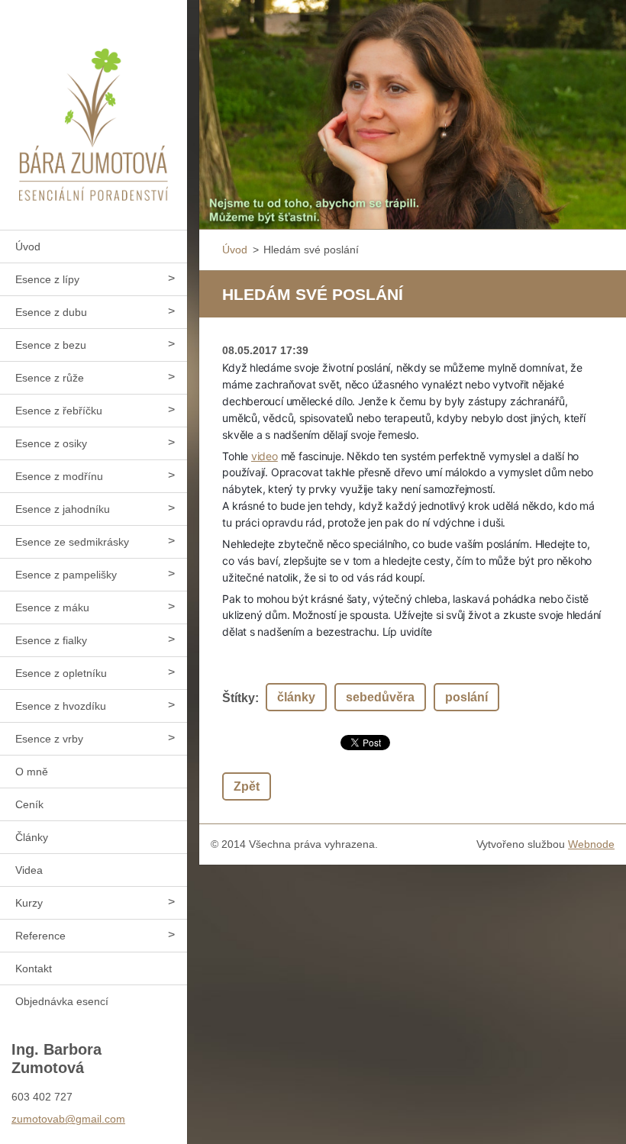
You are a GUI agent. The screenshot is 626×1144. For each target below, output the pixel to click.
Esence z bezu (50, 345)
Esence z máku (52, 607)
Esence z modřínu (59, 476)
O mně (31, 771)
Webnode (591, 844)
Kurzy (29, 903)
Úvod (27, 246)
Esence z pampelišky (66, 575)
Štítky (238, 697)
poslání (466, 697)
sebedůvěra (380, 697)
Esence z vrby (49, 739)
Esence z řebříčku (58, 410)
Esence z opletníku (61, 673)
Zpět (247, 786)
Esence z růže (49, 378)
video (264, 456)
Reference (40, 936)
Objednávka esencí (61, 1001)
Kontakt (33, 968)
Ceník (29, 804)
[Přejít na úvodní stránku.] (93, 105)
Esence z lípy (47, 279)
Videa (29, 870)
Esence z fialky (51, 640)
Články (31, 837)
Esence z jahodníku (62, 509)
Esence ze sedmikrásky (72, 542)
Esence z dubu (51, 312)
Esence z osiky (51, 443)
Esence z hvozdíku (60, 706)
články (296, 697)
